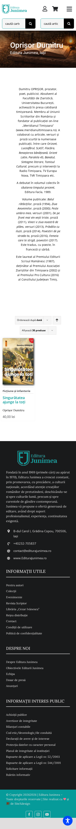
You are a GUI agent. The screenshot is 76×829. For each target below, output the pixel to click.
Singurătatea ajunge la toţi (14, 400)
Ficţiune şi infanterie (16, 391)
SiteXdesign (22, 803)
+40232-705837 (24, 543)
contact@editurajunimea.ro (32, 551)
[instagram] (38, 814)
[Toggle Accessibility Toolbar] (67, 820)
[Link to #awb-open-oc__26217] (69, 9)
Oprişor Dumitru (13, 410)
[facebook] (29, 814)
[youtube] (47, 814)
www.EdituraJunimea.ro (30, 558)
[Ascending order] (57, 320)
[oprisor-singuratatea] (18, 340)
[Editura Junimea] (15, 5)
